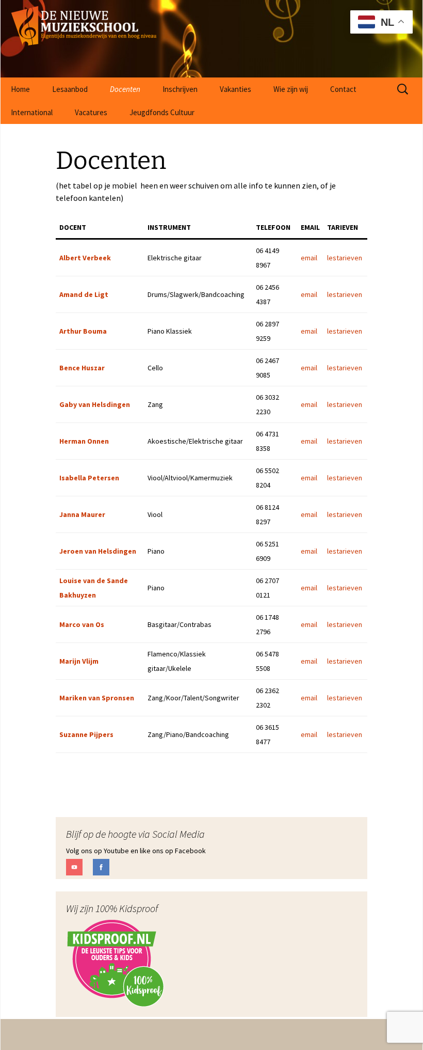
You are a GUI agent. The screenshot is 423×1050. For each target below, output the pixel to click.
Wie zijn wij (290, 89)
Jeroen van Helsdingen (97, 551)
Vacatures (91, 112)
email (309, 257)
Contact (343, 89)
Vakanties (235, 89)
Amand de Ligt (83, 294)
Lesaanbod (70, 89)
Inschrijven (180, 89)
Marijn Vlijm (79, 661)
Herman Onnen (84, 441)
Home (20, 89)
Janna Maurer (82, 514)
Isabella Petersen (89, 477)
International (32, 112)
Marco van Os (81, 624)
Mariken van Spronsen (96, 697)
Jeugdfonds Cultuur (161, 112)
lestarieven (344, 257)
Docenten (125, 89)
